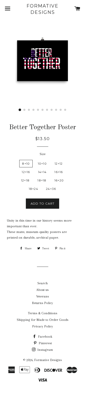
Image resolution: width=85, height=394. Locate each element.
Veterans (42, 296)
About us (42, 290)
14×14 (42, 172)
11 (65, 110)
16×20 (59, 180)
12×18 (25, 180)
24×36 (51, 189)
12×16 (26, 172)
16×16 (58, 172)
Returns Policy (42, 303)
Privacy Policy (42, 326)
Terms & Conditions (42, 313)
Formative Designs (42, 9)
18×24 (33, 189)
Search (42, 283)
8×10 (26, 163)
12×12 (59, 163)
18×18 (41, 180)
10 (60, 110)
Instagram (44, 350)
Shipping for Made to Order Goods (42, 320)
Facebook (44, 337)
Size (43, 154)
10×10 (42, 163)
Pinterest (45, 343)
